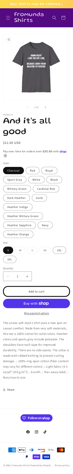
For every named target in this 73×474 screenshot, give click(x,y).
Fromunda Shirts (21, 465)
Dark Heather (16, 198)
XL (47, 251)
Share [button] (11, 389)
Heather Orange (18, 234)
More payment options (36, 313)
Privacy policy (62, 465)
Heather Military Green (23, 216)
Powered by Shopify (40, 465)
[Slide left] (27, 107)
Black (54, 179)
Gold (39, 198)
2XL (59, 250)
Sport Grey (14, 179)
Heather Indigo (17, 207)
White (36, 179)
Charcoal (13, 170)
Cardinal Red (46, 189)
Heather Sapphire (19, 225)
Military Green (17, 189)
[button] (8, 17)
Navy (45, 225)
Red (32, 170)
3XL (9, 259)
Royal (49, 170)
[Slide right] (45, 107)
